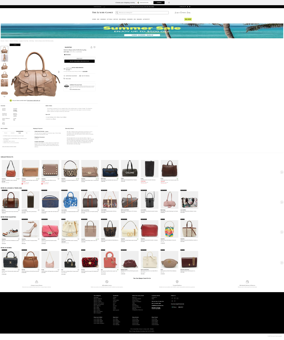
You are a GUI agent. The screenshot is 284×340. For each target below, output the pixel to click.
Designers (130, 19)
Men (98, 19)
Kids (135, 19)
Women (94, 19)
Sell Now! (188, 19)
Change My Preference (137, 309)
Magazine (139, 19)
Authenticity (146, 19)
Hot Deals (109, 19)
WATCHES (115, 19)
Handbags (103, 19)
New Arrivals (122, 19)
